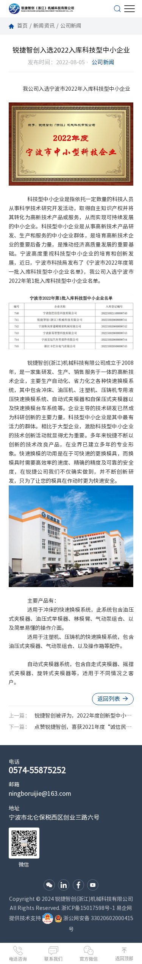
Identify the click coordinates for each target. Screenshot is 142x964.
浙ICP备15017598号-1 (88, 908)
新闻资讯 (44, 25)
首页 (22, 25)
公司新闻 (70, 25)
